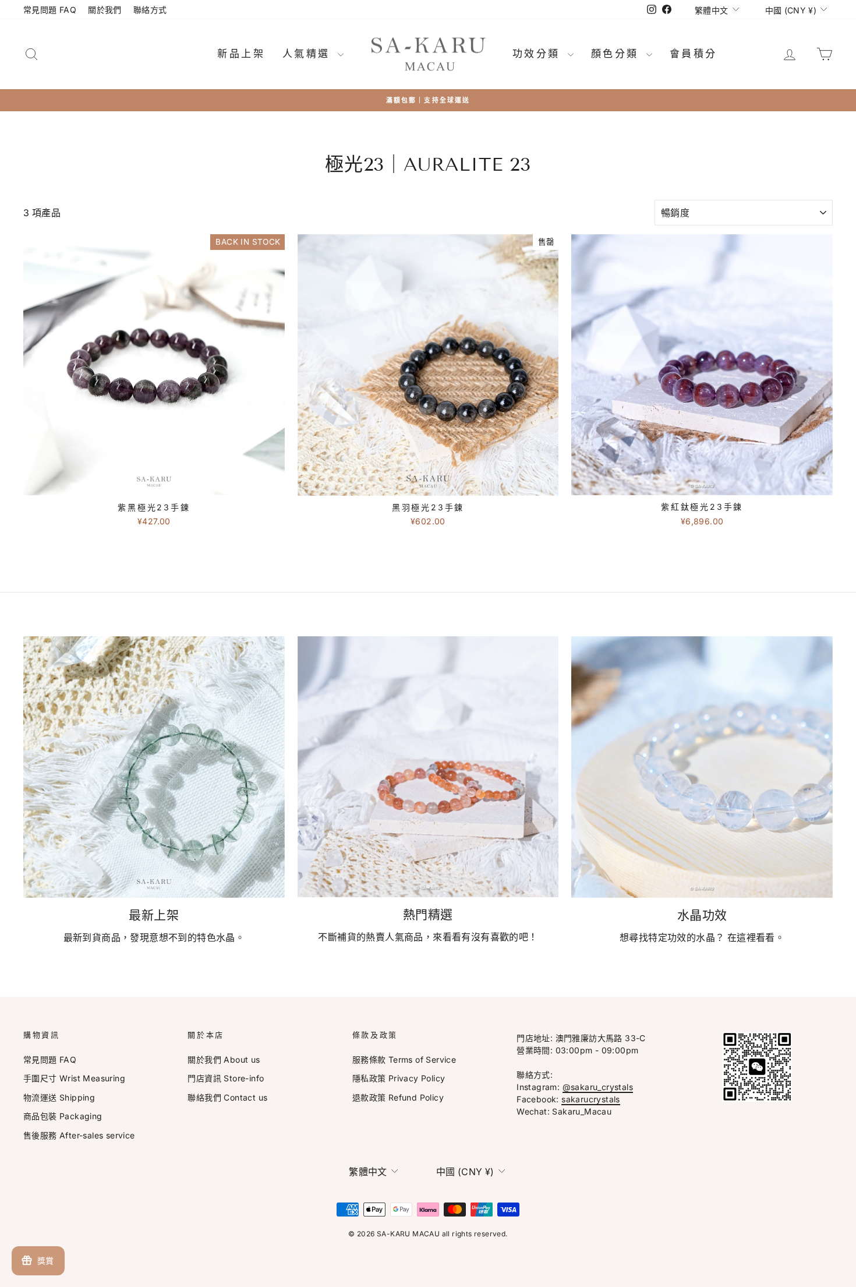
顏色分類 (617, 53)
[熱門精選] (428, 766)
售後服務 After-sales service (79, 1135)
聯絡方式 (150, 10)
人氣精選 (308, 53)
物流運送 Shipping (59, 1097)
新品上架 (241, 53)
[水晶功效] (702, 767)
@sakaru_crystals (598, 1087)
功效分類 (538, 53)
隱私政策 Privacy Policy (398, 1078)
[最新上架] (154, 767)
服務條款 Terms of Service (404, 1059)
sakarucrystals (590, 1099)
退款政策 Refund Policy (398, 1097)
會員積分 (693, 53)
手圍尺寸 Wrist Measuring (74, 1078)
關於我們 (105, 10)
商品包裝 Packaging (62, 1116)
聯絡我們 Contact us (227, 1097)
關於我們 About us (224, 1059)
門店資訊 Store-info (226, 1078)
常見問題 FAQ (49, 10)
